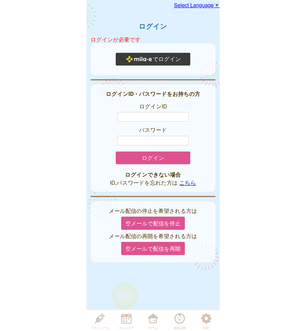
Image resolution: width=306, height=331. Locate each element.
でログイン (167, 59)
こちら (187, 182)
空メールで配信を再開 (153, 248)
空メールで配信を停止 (153, 223)
